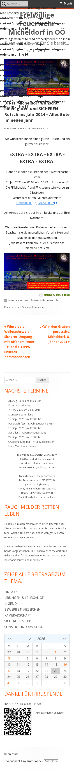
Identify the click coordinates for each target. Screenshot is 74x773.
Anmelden (51, 761)
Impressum (11, 754)
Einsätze (11, 592)
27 (9, 652)
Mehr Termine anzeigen (22, 446)
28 (18, 652)
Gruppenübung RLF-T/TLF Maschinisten (31, 441)
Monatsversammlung (20, 414)
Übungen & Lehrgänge (24, 597)
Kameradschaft (12, 307)
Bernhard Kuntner (14, 128)
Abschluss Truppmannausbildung (27, 432)
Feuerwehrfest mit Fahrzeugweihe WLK (31, 423)
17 (9, 671)
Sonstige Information (33, 307)
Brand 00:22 (48, 203)
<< (10, 638)
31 (9, 683)
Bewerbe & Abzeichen (22, 609)
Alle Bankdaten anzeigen (50, 712)
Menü (68, 3)
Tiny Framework (31, 761)
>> (64, 638)
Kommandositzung (19, 405)
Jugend (10, 603)
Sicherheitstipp (17, 621)
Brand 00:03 (26, 203)
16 (65, 665)
